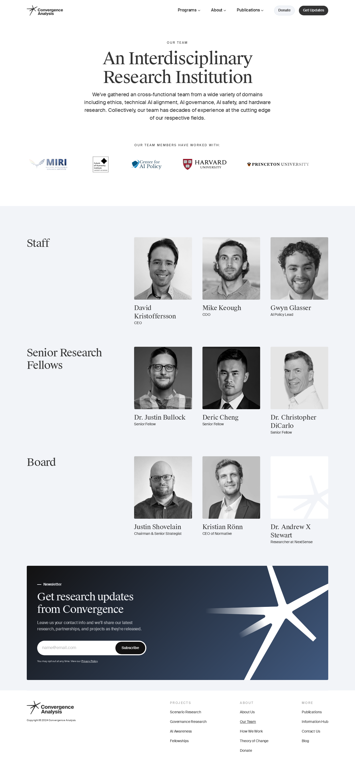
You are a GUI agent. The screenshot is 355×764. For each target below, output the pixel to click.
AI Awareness (181, 731)
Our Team (248, 722)
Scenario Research (185, 712)
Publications (311, 712)
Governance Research (188, 722)
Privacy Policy (89, 661)
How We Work (251, 731)
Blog (305, 741)
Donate (246, 751)
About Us (247, 712)
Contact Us (311, 731)
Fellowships (179, 741)
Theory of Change (254, 741)
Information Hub (315, 722)
